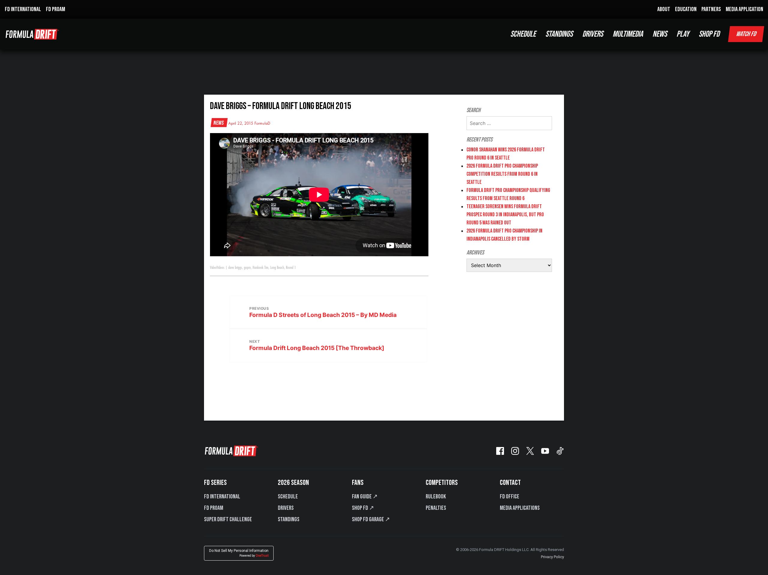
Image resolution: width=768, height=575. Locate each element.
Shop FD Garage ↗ (371, 519)
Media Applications (520, 508)
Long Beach (277, 268)
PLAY (682, 34)
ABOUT (663, 9)
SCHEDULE (523, 34)
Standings (288, 519)
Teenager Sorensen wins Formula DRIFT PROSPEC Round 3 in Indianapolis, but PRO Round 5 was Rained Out (505, 214)
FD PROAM (55, 9)
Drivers (286, 508)
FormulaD (262, 123)
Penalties (436, 508)
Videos (220, 268)
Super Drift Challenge (228, 519)
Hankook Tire (260, 268)
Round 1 (291, 268)
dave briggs (235, 268)
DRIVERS (592, 34)
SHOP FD (709, 34)
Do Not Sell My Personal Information (238, 553)
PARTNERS (711, 9)
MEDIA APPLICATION (744, 9)
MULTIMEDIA (628, 34)
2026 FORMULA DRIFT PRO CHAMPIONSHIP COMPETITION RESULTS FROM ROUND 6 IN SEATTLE (502, 174)
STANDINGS (559, 34)
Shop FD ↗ (363, 508)
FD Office (509, 496)
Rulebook (436, 496)
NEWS (659, 34)
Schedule (288, 496)
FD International (222, 496)
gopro (247, 268)
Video (213, 268)
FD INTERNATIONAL (23, 9)
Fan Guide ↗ (365, 496)
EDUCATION (686, 9)
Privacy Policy (552, 557)
